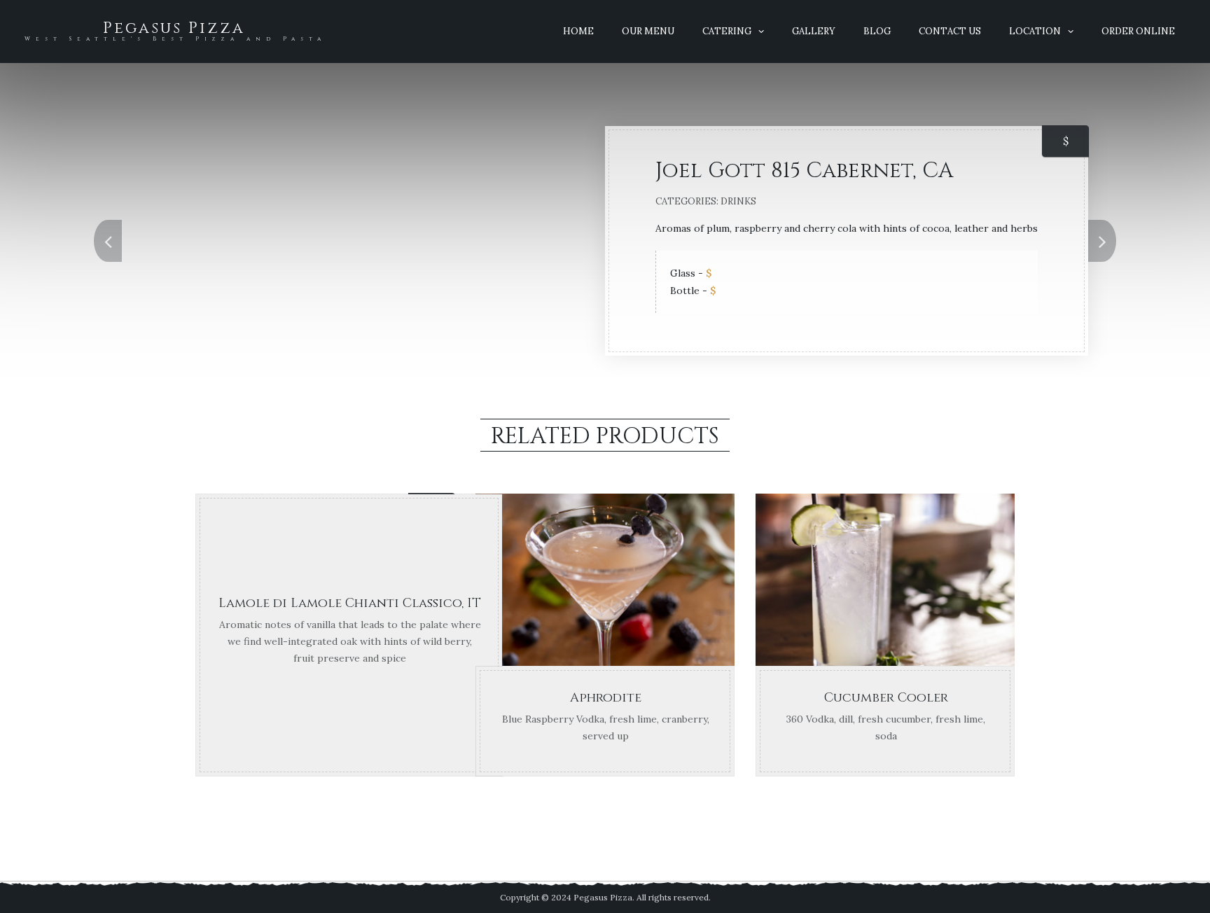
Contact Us (950, 31)
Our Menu (648, 31)
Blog (877, 31)
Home (578, 31)
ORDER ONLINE (1138, 31)
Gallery (813, 31)
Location (1035, 31)
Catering (726, 31)
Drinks (738, 201)
